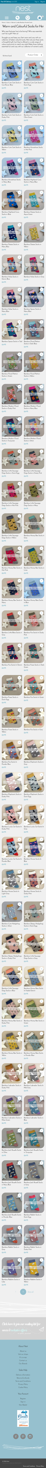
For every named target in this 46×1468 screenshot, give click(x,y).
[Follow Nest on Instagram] (30, 1436)
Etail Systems (18, 1463)
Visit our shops (23, 1354)
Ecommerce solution (8, 1463)
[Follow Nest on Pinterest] (23, 1436)
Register (43, 2)
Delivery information (23, 1375)
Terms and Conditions (23, 1381)
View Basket (23, 1405)
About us (23, 1351)
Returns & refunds (23, 1378)
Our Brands (23, 1364)
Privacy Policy (23, 1384)
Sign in (37, 2)
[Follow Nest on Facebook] (16, 1436)
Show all (30, 1292)
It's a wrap (23, 1357)
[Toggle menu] (6, 18)
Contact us (23, 1360)
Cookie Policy (23, 1387)
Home (3, 22)
